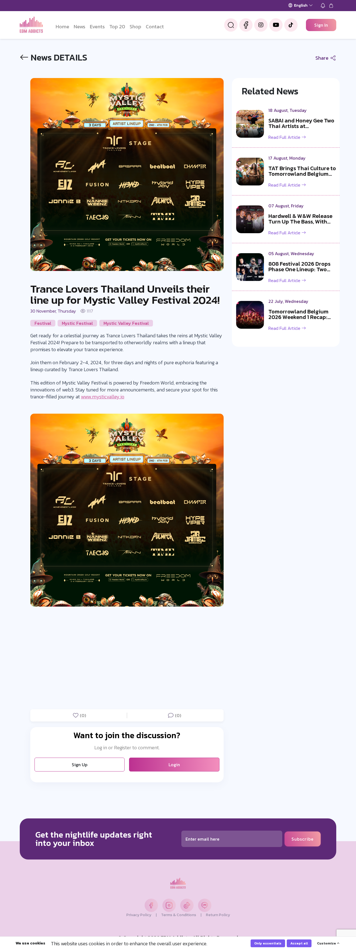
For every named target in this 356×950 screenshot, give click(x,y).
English (301, 5)
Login (174, 764)
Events (97, 26)
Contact (155, 26)
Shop (135, 26)
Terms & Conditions (178, 915)
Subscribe (302, 839)
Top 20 (117, 26)
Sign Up (79, 764)
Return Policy (218, 915)
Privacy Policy (138, 915)
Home (62, 26)
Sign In (321, 25)
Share (322, 58)
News (79, 26)
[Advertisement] (127, 657)
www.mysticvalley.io (102, 396)
